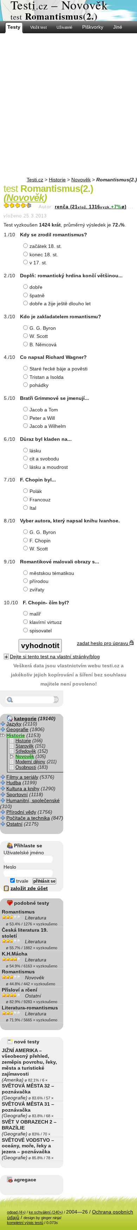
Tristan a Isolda (47, 377)
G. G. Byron (43, 328)
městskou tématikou (52, 573)
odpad (16, 1212)
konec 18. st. (44, 254)
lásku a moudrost (49, 467)
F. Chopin (40, 540)
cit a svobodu (44, 458)
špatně (37, 295)
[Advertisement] (68, 105)
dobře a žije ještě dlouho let (60, 303)
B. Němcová (43, 344)
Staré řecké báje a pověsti (58, 368)
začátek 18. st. (46, 246)
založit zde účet (29, 888)
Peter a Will (42, 418)
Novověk (81, 179)
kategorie (25, 718)
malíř (35, 614)
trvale (21, 881)
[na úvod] (68, 10)
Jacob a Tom (44, 409)
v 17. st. (38, 262)
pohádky (39, 385)
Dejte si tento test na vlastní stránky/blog (55, 656)
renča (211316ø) (90, 206)
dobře (36, 287)
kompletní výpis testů (25, 1223)
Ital (33, 508)
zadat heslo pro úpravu (103, 643)
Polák (36, 491)
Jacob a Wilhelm (48, 426)
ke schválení (46, 1212)
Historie (57, 179)
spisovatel (41, 630)
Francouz (40, 499)
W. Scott (39, 336)
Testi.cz (35, 179)
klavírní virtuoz (46, 622)
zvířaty (37, 589)
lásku (35, 450)
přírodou (39, 581)
